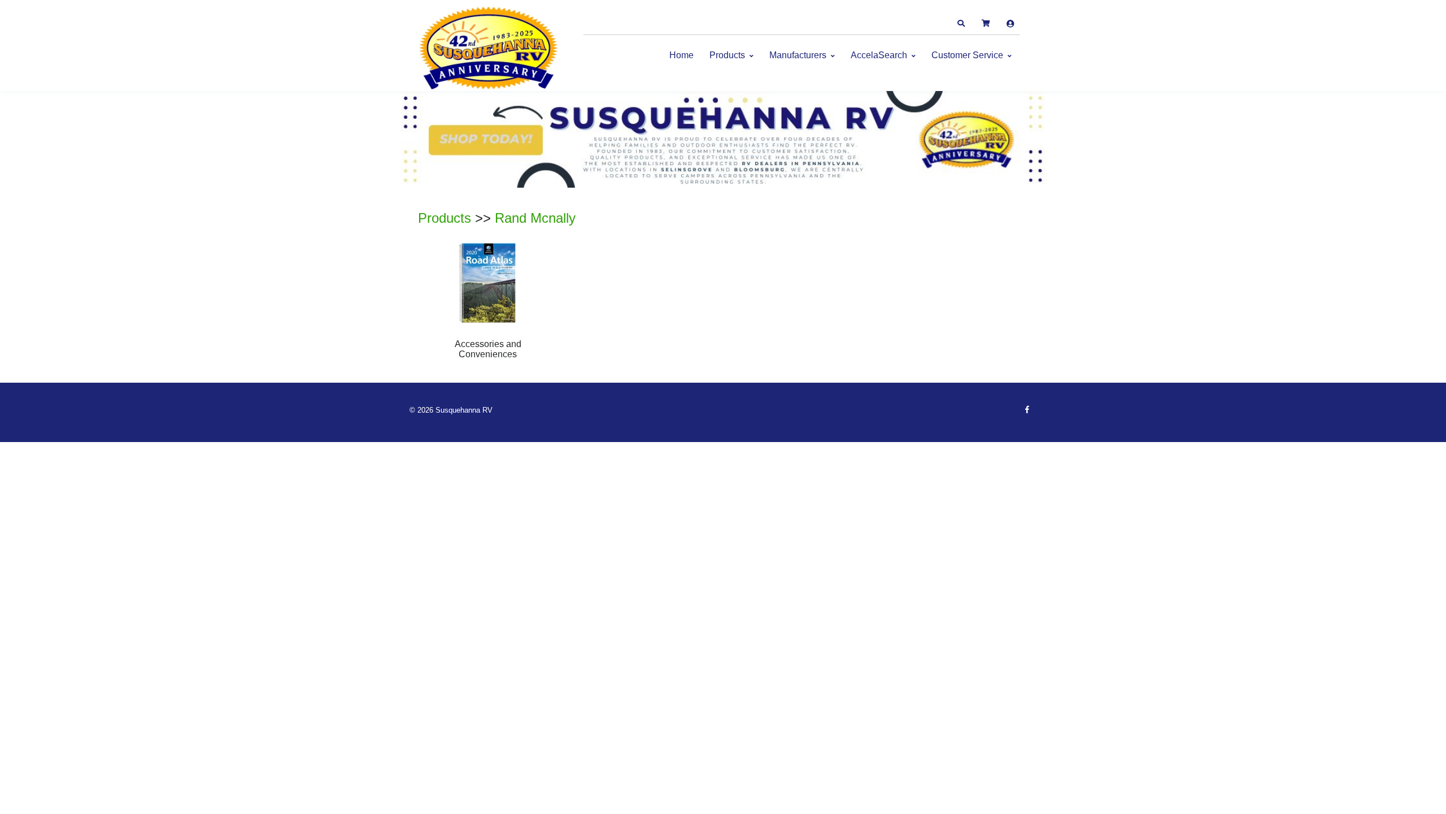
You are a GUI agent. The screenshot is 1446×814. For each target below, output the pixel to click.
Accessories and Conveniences (488, 349)
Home (681, 55)
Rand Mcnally (535, 218)
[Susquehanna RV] (488, 48)
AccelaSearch (879, 55)
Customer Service (967, 55)
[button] (961, 24)
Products (727, 55)
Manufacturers (797, 55)
